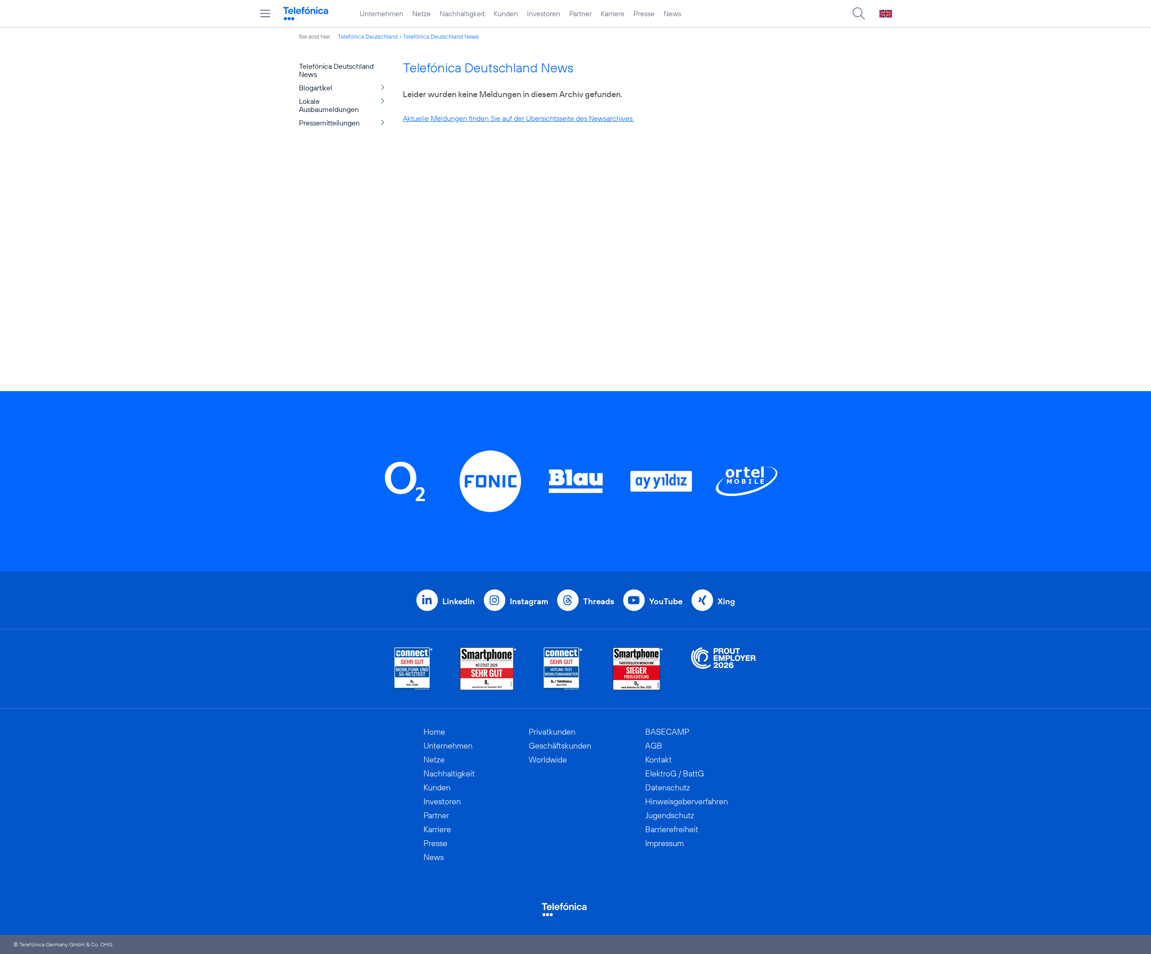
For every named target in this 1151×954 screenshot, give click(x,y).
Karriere (613, 13)
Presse (644, 13)
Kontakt (658, 759)
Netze (421, 13)
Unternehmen (381, 13)
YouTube (666, 601)
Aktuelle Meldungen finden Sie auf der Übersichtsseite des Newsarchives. (518, 118)
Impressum (664, 843)
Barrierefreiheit (671, 829)
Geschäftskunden (560, 745)
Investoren (543, 13)
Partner (580, 13)
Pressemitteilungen (329, 122)
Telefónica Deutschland (368, 36)
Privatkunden (552, 732)
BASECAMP (667, 732)
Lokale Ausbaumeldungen (329, 105)
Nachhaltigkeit (462, 13)
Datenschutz (667, 787)
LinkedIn (458, 601)
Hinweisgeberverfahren (686, 801)
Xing (726, 601)
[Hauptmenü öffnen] (265, 13)
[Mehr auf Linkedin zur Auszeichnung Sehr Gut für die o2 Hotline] (563, 668)
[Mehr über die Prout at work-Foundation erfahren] (723, 668)
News (672, 13)
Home (434, 732)
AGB (653, 745)
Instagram (529, 601)
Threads (598, 601)
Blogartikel (315, 87)
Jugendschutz (669, 815)
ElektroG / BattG (674, 773)
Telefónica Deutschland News (441, 36)
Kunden (506, 13)
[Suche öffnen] (858, 13)
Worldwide (548, 759)
